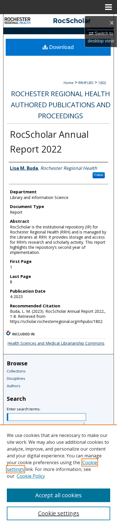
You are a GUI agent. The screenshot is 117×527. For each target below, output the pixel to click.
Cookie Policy (31, 476)
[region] (58, 476)
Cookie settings (58, 513)
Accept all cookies (58, 495)
